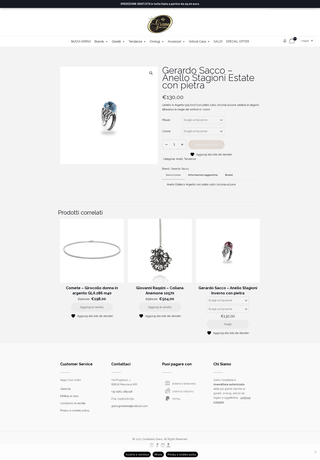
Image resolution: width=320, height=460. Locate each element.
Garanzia (65, 388)
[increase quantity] (182, 144)
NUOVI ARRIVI (81, 41)
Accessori (174, 41)
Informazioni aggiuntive (203, 175)
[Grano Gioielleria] (160, 24)
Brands (99, 41)
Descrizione (173, 175)
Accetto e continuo (137, 454)
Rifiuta (158, 454)
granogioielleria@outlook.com (129, 406)
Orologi (155, 41)
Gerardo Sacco (180, 168)
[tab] (173, 175)
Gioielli (116, 41)
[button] (151, 73)
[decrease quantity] (166, 144)
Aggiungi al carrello (206, 144)
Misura (166, 119)
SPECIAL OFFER (237, 41)
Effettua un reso (69, 396)
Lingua (305, 40)
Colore (166, 131)
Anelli (179, 158)
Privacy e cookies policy (74, 410)
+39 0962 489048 (121, 391)
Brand (229, 175)
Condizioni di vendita (72, 403)
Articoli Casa (197, 41)
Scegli (227, 324)
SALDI (218, 41)
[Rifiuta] (315, 452)
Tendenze (135, 41)
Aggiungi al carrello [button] (92, 307)
